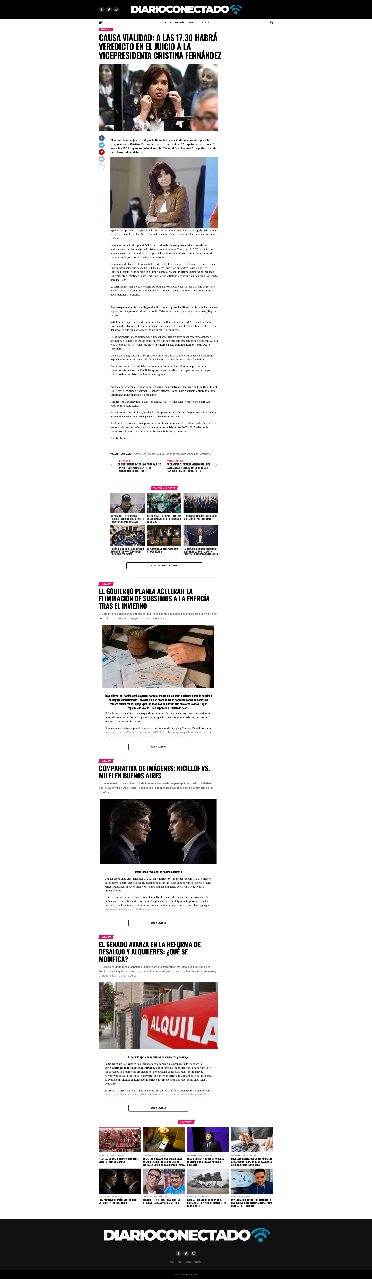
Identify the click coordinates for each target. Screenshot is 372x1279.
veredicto (206, 454)
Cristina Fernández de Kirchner (182, 454)
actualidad (140, 454)
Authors (199, 1261)
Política (167, 22)
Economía (179, 22)
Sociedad (205, 22)
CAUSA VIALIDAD (156, 454)
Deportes (192, 22)
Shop (179, 1261)
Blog (172, 1261)
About (188, 1261)
